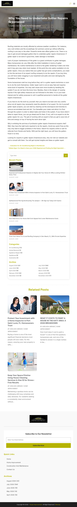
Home (9, 459)
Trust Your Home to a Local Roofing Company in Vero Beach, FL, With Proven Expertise (37, 236)
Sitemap (57, 504)
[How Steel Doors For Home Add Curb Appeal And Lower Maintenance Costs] (16, 212)
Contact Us (11, 469)
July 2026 (41, 265)
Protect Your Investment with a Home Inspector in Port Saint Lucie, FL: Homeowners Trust (38, 192)
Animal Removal (14, 250)
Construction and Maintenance (17, 466)
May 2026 (41, 268)
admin (13, 26)
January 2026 (42, 273)
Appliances (12, 255)
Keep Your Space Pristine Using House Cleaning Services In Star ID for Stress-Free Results (21, 379)
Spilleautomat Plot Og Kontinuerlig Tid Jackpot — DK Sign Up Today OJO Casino (35, 200)
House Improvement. (36, 504)
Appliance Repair (14, 253)
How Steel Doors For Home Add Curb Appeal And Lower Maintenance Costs (33, 218)
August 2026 (13, 265)
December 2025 (14, 275)
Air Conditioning (14, 247)
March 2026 (42, 270)
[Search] (66, 155)
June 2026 (12, 268)
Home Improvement (34, 26)
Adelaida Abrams (16, 329)
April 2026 (12, 270)
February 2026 (13, 273)
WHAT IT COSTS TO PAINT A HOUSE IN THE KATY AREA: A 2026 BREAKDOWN (53, 320)
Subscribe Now (38, 445)
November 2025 (43, 275)
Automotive (12, 258)
